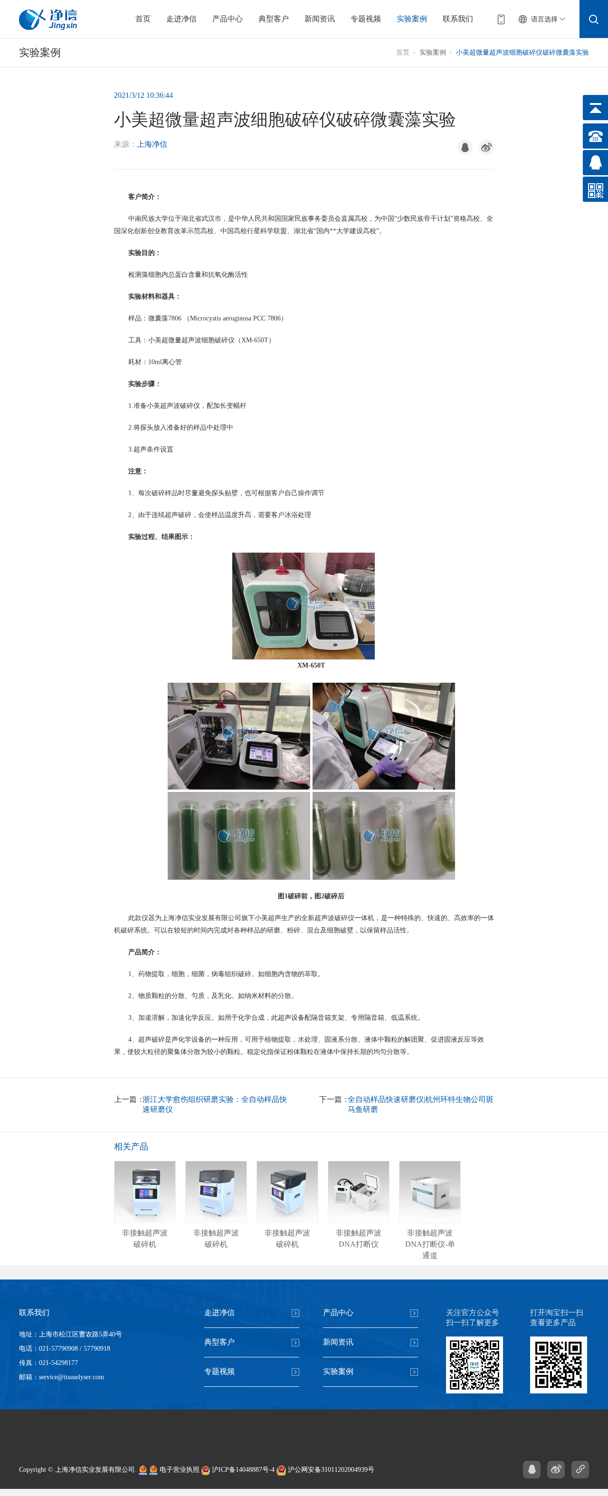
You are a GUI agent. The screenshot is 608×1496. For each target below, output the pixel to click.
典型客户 (273, 19)
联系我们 (458, 19)
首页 (143, 19)
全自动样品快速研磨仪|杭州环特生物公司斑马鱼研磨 (421, 1104)
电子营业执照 (179, 1469)
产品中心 (227, 19)
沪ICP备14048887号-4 (242, 1469)
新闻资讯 (319, 19)
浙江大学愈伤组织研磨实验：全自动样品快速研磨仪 (214, 1104)
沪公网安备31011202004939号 (330, 1469)
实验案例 (412, 19)
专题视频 (366, 19)
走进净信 (181, 19)
